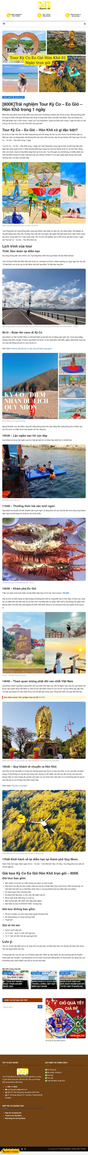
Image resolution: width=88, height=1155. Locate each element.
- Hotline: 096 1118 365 (78, 1149)
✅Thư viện (49, 1078)
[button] (4, 24)
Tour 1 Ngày (7, 97)
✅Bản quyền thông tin (53, 1072)
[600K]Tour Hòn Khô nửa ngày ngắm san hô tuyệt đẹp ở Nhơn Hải (72, 984)
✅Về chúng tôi (50, 1070)
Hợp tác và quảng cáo (13, 1113)
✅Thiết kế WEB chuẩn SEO (55, 1081)
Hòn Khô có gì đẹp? (19, 786)
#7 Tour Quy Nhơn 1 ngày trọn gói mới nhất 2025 (13, 984)
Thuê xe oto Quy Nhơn (13, 1116)
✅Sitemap (49, 1075)
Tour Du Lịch (19, 97)
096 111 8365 (12, 1087)
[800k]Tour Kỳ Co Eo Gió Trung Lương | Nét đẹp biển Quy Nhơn (44, 984)
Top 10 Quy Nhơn (65, 1149)
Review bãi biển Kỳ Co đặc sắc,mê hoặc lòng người (31, 349)
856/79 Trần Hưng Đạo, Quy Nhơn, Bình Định (23, 1092)
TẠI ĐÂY (65, 593)
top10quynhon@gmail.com (17, 1089)
